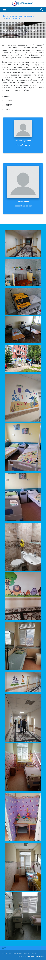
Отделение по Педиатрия (13, 18)
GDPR (4, 948)
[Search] (41, 9)
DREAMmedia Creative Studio (34, 956)
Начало (5, 16)
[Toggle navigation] (4, 9)
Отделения (13, 16)
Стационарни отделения (26, 16)
